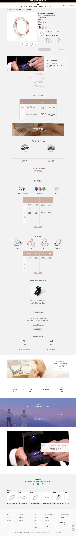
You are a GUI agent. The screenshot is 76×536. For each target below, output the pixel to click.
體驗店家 (27, 532)
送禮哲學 (35, 523)
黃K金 (58, 31)
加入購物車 (45, 49)
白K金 (55, 31)
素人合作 (34, 532)
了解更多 (14, 391)
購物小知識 (21, 520)
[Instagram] (46, 526)
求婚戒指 (25, 6)
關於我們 (16, 532)
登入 (64, 5)
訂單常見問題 (21, 516)
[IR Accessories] (38, 4)
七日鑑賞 (24, 532)
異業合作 (31, 532)
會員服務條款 (45, 532)
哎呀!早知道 (35, 527)
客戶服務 (46, 6)
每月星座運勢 (36, 516)
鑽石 (21, 6)
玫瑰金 (51, 31)
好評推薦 (35, 520)
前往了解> (49, 66)
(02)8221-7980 (47, 514)
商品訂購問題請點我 (61, 49)
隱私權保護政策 (39, 532)
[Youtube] (47, 526)
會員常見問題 (21, 514)
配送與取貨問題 (21, 517)
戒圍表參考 (56, 35)
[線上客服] (73, 529)
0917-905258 (51, 514)
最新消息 (35, 517)
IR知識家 (35, 514)
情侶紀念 (35, 524)
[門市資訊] (73, 525)
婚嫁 (34, 526)
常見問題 (20, 532)
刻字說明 (47, 35)
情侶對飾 (35, 6)
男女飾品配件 (41, 6)
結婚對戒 (30, 6)
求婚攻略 (35, 529)
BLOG (51, 6)
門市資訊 (72, 5)
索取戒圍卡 (52, 35)
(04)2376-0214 (62, 514)
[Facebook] (45, 526)
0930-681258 (67, 514)
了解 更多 (61, 368)
